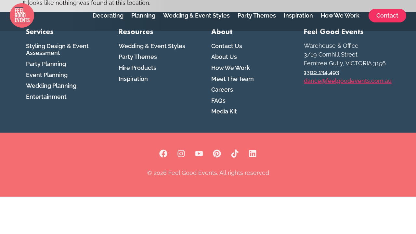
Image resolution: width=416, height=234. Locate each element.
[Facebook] (163, 154)
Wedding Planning (51, 85)
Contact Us (226, 46)
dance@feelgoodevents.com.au (348, 80)
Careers (222, 89)
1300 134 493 (321, 72)
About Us (224, 56)
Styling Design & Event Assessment (57, 50)
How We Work (340, 15)
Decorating (108, 15)
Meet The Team (232, 78)
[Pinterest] (217, 154)
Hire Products (137, 67)
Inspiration (298, 15)
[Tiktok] (235, 154)
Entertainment (46, 96)
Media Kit (224, 111)
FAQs (218, 100)
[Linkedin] (253, 154)
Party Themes (257, 15)
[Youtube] (199, 154)
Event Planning (47, 75)
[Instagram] (181, 154)
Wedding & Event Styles (196, 15)
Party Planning (46, 63)
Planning (143, 15)
